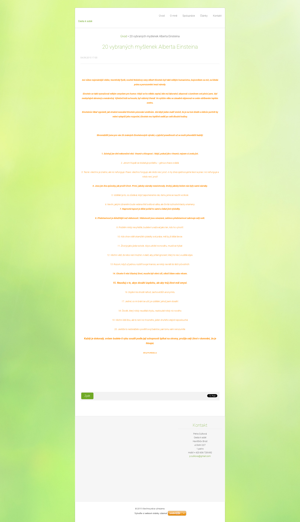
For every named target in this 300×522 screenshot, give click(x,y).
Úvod (123, 36)
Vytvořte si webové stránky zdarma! (151, 513)
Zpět (87, 395)
